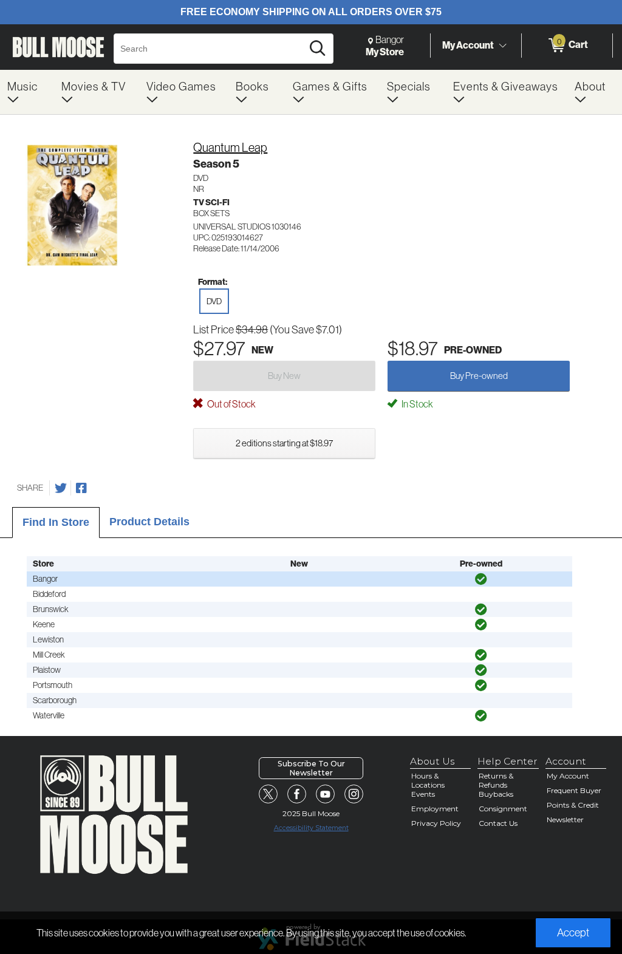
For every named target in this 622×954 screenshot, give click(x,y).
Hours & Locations (428, 780)
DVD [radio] (214, 301)
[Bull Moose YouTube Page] (326, 794)
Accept (573, 932)
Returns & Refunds (496, 780)
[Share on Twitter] (61, 488)
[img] (481, 579)
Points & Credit (573, 804)
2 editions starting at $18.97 (284, 443)
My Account (468, 45)
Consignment (503, 808)
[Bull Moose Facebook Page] (297, 794)
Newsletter (565, 819)
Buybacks (496, 794)
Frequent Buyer (574, 790)
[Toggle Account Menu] (502, 45)
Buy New (284, 375)
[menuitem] (27, 92)
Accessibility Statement (311, 828)
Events (423, 794)
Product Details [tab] (149, 522)
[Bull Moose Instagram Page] (354, 794)
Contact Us (498, 823)
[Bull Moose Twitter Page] (268, 794)
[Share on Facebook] (81, 488)
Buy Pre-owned (479, 375)
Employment (435, 808)
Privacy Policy (436, 823)
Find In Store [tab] (55, 522)
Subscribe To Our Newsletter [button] (311, 768)
